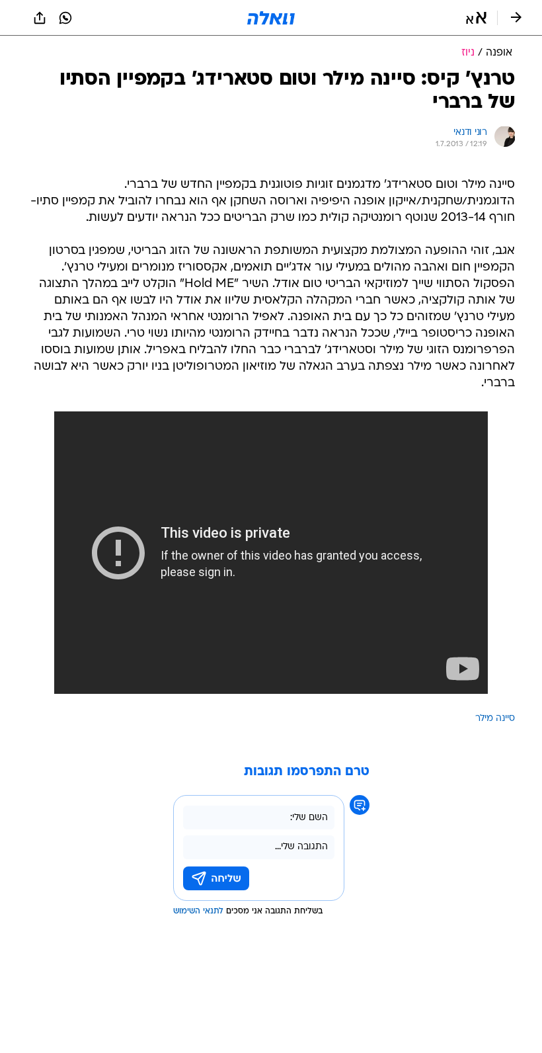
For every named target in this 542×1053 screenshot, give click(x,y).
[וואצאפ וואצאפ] (65, 17)
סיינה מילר (495, 718)
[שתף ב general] (39, 18)
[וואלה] (271, 17)
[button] (476, 18)
